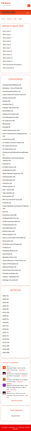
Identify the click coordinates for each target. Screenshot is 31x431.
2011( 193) (6, 346)
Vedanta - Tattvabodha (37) (11, 276)
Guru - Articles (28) (8, 189)
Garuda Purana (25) (9, 139)
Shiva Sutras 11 (7, 51)
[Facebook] (1, 3)
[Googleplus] (9, 3)
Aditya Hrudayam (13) (9, 234)
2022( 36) (6, 309)
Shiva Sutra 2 (7, 31)
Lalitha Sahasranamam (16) (11, 130)
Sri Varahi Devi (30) (9, 120)
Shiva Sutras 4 (7, 38)
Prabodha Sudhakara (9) (10, 273)
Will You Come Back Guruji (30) (12, 199)
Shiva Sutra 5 (7, 41)
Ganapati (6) (6, 127)
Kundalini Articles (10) (9, 167)
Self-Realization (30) (9, 177)
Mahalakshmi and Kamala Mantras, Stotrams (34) (13, 159)
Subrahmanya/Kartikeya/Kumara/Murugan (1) (15, 154)
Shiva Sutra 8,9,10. (8, 68)
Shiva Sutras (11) (8, 241)
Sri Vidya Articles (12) (9, 149)
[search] (29, 5)
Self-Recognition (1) (9, 186)
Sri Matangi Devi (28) (9, 170)
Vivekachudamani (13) (9, 224)
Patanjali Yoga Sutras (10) (11, 107)
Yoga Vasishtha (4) (8, 193)
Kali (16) (5, 211)
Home (3, 19)
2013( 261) (6, 339)
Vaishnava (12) (7, 183)
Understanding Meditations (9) (12, 85)
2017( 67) (6, 326)
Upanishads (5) (7, 254)
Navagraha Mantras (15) (10, 250)
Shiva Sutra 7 (7, 48)
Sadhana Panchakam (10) (11, 114)
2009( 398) (6, 352)
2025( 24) (6, 299)
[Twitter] (3, 3)
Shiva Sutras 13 (7, 58)
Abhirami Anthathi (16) (9, 267)
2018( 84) (6, 322)
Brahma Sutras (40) (9, 231)
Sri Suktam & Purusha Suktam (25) (13, 142)
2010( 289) (6, 349)
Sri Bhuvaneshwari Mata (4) (11, 221)
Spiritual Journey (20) (9, 98)
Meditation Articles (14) (10, 257)
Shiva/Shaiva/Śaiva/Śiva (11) (11, 91)
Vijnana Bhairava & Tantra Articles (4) (14, 260)
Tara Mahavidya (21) (9, 180)
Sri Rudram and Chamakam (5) (12, 244)
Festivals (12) (7, 202)
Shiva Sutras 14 (7, 61)
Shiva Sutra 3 (7, 34)
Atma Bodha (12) (8, 111)
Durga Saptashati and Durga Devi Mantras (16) (16, 207)
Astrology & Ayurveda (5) (10, 280)
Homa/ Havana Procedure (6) (12, 270)
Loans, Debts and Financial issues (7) (14, 94)
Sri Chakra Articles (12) (10, 146)
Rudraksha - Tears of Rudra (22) (12, 88)
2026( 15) (6, 296)
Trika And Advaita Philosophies (12, 64)
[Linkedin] (7, 3)
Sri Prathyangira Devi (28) (11, 117)
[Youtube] (5, 3)
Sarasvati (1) (6, 164)
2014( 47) (6, 336)
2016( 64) (6, 329)
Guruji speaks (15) (8, 196)
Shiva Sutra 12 (7, 54)
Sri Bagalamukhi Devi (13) (11, 218)
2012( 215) (6, 342)
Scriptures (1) (7, 247)
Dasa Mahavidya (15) (9, 228)
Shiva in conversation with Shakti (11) (14, 237)
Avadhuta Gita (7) (8, 104)
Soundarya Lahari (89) (9, 215)
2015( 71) (6, 332)
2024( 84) (6, 302)
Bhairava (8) (6, 124)
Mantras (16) (6, 101)
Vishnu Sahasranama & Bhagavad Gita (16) (15, 135)
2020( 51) (6, 316)
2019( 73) (6, 319)
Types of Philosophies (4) (10, 263)
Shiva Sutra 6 (7, 44)
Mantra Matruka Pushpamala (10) (13, 173)
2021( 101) (6, 312)
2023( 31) (6, 306)
